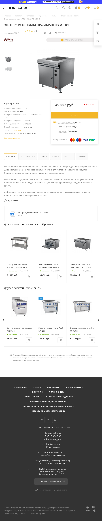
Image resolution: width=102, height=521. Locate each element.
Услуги (37, 387)
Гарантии (82, 156)
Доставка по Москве (66, 122)
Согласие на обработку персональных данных (48, 406)
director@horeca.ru (53, 452)
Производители (74, 387)
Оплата (55, 156)
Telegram (48, 420)
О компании (20, 387)
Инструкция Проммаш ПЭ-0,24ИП (33, 212)
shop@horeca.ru (52, 444)
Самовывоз (62, 131)
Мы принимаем (59, 140)
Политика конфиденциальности (48, 401)
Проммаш (17, 130)
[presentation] (3, 320)
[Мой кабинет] (70, 8)
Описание (10, 156)
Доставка (68, 156)
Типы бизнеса (57, 392)
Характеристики (27, 156)
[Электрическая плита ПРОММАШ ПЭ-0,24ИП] (55, 74)
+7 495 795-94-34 (44, 428)
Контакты (37, 392)
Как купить (53, 387)
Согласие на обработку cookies (48, 411)
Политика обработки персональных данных (48, 396)
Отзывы (43, 156)
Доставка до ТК (64, 127)
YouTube (55, 420)
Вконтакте (41, 420)
